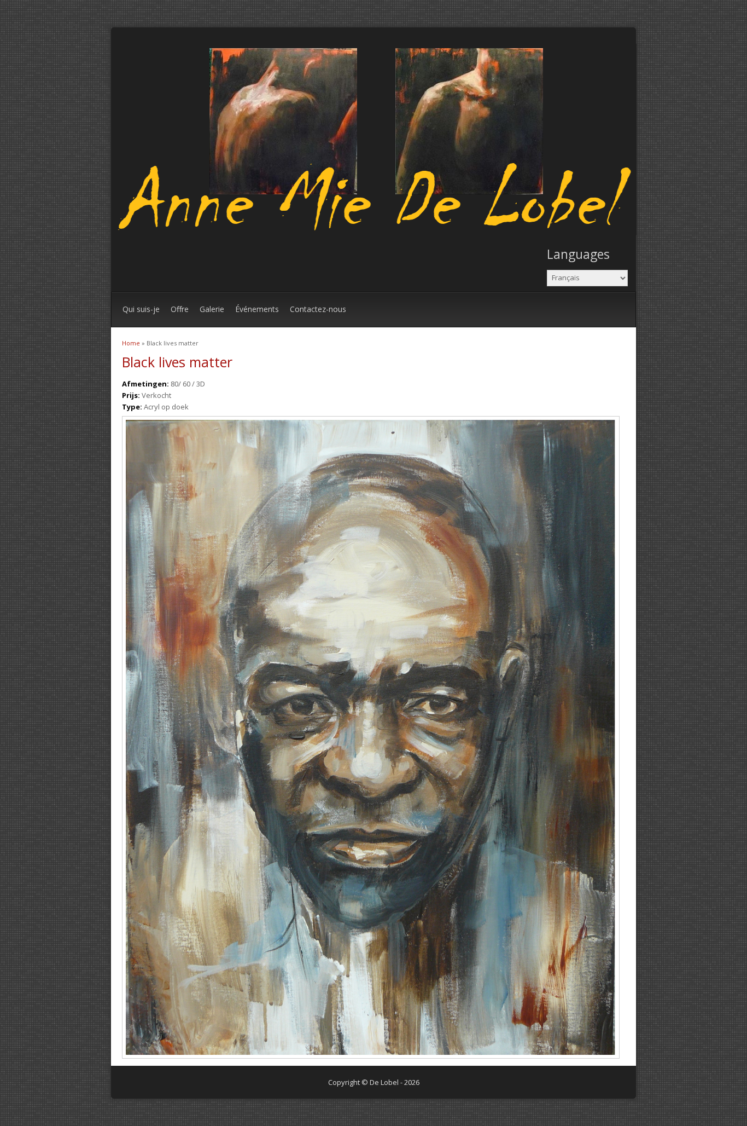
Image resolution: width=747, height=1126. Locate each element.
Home (131, 343)
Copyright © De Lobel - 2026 (373, 1082)
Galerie (212, 309)
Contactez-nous (318, 309)
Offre (180, 309)
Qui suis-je (141, 309)
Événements (257, 309)
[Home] (376, 233)
